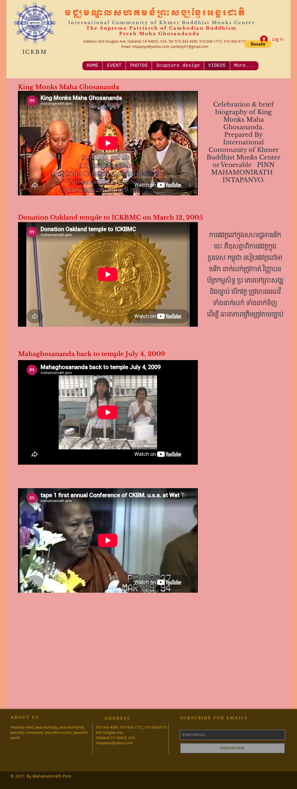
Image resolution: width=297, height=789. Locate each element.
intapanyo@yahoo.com (150, 46)
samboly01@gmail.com (189, 46)
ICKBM (35, 52)
